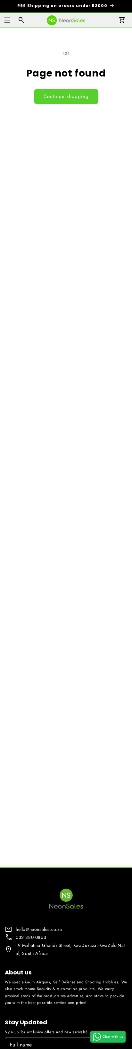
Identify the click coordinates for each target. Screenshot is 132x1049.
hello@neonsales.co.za (39, 929)
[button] (7, 20)
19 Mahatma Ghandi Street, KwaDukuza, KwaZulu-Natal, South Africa (70, 949)
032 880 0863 (31, 937)
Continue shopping (66, 96)
